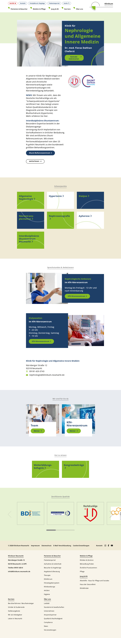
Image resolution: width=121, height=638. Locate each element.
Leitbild (46, 603)
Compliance (48, 622)
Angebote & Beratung (52, 571)
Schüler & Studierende (16, 607)
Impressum (35, 546)
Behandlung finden (87, 564)
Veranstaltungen (50, 630)
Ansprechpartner (50, 615)
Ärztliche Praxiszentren (88, 568)
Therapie (47, 575)
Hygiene (47, 594)
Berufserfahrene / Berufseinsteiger (21, 603)
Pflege (82, 571)
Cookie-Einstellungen (81, 546)
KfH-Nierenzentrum (76, 296)
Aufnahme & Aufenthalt (52, 564)
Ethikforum (48, 579)
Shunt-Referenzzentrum (39, 153)
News (46, 626)
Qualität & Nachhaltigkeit (53, 619)
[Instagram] (105, 546)
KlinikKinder (84, 588)
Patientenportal (49, 560)
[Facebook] (108, 546)
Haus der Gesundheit (87, 584)
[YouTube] (112, 545)
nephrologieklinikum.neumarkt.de (46, 375)
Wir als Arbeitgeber (15, 615)
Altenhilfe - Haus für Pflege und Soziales (94, 581)
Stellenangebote (14, 611)
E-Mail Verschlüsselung (62, 546)
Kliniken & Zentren (86, 560)
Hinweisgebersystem (51, 583)
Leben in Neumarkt (15, 619)
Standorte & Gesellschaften (54, 607)
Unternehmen (49, 611)
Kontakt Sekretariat (74, 58)
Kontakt (99, 546)
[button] (12, 3)
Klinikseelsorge (49, 587)
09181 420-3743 (36, 371)
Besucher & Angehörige (52, 568)
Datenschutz (46, 546)
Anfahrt (47, 590)
